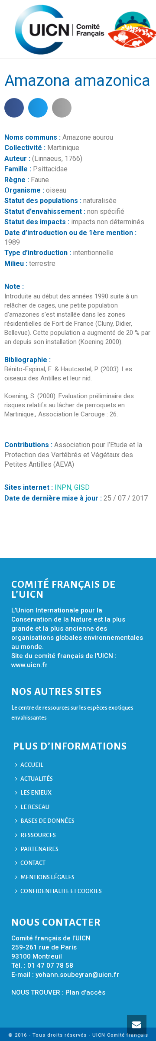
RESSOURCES (38, 835)
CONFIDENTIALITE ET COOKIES (61, 891)
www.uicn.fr (29, 665)
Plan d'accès (85, 992)
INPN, (64, 487)
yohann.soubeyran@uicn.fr (77, 975)
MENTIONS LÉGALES (47, 877)
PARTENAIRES (39, 849)
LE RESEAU (34, 807)
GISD (82, 487)
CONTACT (33, 863)
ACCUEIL (31, 765)
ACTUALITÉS (36, 779)
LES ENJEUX (36, 792)
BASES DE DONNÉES (47, 821)
